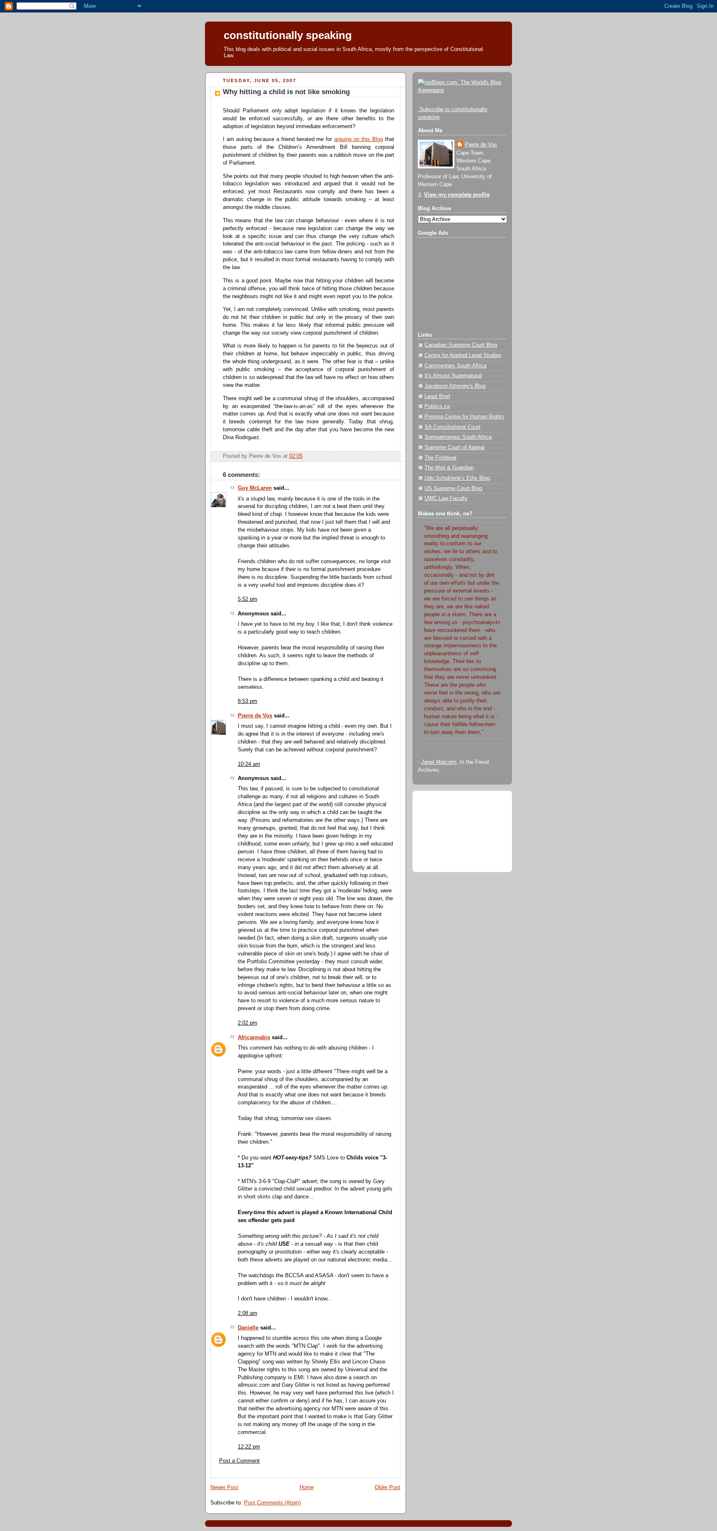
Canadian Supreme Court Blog (460, 345)
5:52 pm (247, 599)
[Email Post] (305, 456)
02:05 (295, 456)
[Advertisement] (459, 281)
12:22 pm (249, 1447)
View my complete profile (457, 195)
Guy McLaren (255, 488)
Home (307, 1487)
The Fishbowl (440, 458)
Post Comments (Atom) (272, 1503)
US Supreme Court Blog (453, 488)
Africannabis (254, 1037)
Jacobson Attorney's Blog (454, 386)
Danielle (248, 1328)
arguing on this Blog (358, 139)
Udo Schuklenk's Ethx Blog (457, 478)
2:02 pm (247, 1023)
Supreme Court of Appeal (454, 447)
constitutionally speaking (288, 35)
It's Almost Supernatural (453, 376)
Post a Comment (239, 1461)
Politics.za (437, 406)
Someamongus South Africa (458, 437)
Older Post (387, 1487)
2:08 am (247, 1313)
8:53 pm (247, 701)
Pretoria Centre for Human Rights (464, 417)
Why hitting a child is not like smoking (286, 92)
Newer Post (224, 1487)
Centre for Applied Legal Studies (463, 355)
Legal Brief (437, 396)
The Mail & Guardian (449, 468)
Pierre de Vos (255, 716)
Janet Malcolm (438, 762)
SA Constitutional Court (452, 427)
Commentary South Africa (455, 366)
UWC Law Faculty (446, 498)
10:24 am (249, 764)
